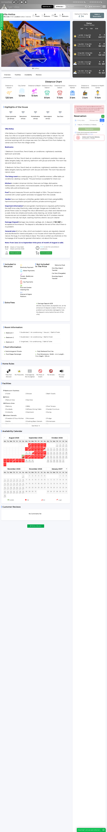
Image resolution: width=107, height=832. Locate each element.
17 (35, 452)
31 (5, 464)
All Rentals (59, 6)
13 (44, 448)
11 (38, 448)
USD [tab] (91, 28)
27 (14, 460)
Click (41, 247)
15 (29, 452)
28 (17, 460)
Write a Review (36, 526)
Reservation (89, 129)
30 (23, 460)
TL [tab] (86, 28)
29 (20, 460)
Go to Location (46, 253)
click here (90, 134)
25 (8, 460)
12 (41, 448)
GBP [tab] (81, 28)
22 (29, 456)
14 (26, 452)
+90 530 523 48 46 (94, 2)
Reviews (39, 75)
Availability (28, 75)
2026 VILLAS (47, 6)
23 (23, 456)
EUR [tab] (96, 28)
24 (5, 460)
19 (41, 452)
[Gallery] (35, 44)
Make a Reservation (97, 15)
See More (35, 426)
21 (26, 456)
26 (11, 460)
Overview (7, 75)
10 (35, 448)
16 (32, 452)
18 (38, 452)
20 (44, 452)
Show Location (15, 253)
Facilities (18, 75)
